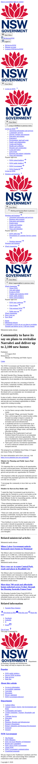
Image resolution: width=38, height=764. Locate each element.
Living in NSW (11, 129)
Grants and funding (15, 144)
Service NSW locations (13, 675)
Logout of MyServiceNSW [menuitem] (14, 49)
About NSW (13, 288)
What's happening (12, 286)
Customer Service (11, 716)
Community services (16, 132)
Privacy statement (11, 695)
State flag (8, 679)
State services (9, 677)
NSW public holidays (16, 296)
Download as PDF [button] (8, 613)
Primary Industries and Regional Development (20, 726)
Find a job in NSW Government (15, 745)
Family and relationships (17, 142)
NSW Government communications (17, 749)
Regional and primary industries (20, 153)
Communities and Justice (13, 711)
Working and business (13, 215)
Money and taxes (15, 227)
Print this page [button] (22, 613)
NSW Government (9, 734)
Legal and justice (15, 150)
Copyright (8, 691)
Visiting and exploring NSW (18, 294)
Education (8, 718)
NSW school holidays (16, 298)
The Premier (9, 738)
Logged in (7, 41)
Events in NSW (14, 292)
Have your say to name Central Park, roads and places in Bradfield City (17, 567)
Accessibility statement (12, 689)
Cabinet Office (10, 705)
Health (7, 720)
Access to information (12, 687)
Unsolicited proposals (12, 751)
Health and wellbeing (16, 146)
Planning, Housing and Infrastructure (17, 722)
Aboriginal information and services (21, 131)
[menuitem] (10, 45)
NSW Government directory (14, 697)
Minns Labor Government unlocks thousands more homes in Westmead (16, 547)
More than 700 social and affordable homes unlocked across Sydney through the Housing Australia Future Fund (18, 586)
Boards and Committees (13, 743)
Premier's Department (12, 724)
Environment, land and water (19, 140)
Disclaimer (8, 693)
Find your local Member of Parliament (18, 742)
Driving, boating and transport (19, 134)
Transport (8, 728)
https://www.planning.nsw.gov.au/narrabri (15, 457)
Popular (4, 669)
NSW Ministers (10, 740)
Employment (13, 223)
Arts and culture (14, 290)
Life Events (13, 151)
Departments (6, 701)
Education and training (16, 136)
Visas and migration (15, 155)
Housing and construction (17, 148)
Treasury (8, 730)
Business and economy (17, 219)
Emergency (13, 138)
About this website (9, 683)
